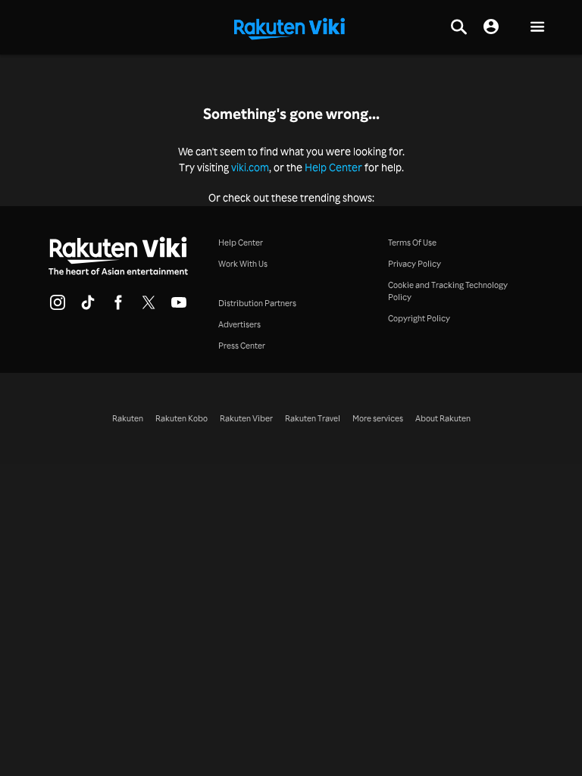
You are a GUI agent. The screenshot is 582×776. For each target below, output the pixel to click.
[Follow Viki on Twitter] (148, 306)
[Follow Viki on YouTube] (179, 306)
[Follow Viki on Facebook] (118, 306)
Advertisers (239, 324)
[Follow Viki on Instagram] (57, 306)
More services (377, 418)
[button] (537, 27)
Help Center (333, 167)
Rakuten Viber (246, 418)
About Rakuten (443, 418)
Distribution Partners (257, 303)
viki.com (250, 167)
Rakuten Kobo (181, 418)
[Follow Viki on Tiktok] (88, 306)
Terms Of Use (412, 242)
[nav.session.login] (491, 27)
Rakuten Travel (312, 418)
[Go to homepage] (289, 27)
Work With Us (243, 263)
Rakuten (127, 418)
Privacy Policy (414, 263)
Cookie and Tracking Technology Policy (448, 291)
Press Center (241, 345)
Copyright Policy (419, 318)
